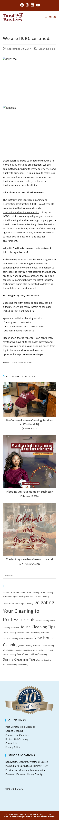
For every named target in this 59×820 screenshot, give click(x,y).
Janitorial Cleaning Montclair (37, 632)
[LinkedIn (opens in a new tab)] (32, 5)
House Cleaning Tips (37, 626)
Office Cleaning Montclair (29, 645)
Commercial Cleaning (17, 735)
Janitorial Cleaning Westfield (15, 638)
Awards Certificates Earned (14, 592)
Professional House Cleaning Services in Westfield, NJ (29, 422)
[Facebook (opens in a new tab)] (22, 5)
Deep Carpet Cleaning (24, 603)
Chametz (37, 596)
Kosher (30, 638)
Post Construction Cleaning (32, 654)
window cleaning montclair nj (15, 664)
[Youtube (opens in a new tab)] (37, 5)
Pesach (44, 650)
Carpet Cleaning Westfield (22, 596)
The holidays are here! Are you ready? (29, 559)
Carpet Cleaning (32, 592)
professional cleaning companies (21, 212)
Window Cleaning (43, 660)
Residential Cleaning (16, 739)
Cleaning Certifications (20, 362)
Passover (15, 650)
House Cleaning (42, 621)
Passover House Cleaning (30, 650)
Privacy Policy (12, 747)
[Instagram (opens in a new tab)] (27, 5)
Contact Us (11, 743)
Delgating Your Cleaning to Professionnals (28, 611)
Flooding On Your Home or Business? (29, 491)
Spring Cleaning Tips (19, 659)
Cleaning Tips (47, 48)
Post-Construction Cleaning (20, 726)
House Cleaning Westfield (14, 632)
